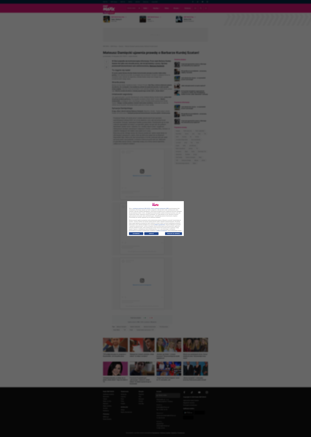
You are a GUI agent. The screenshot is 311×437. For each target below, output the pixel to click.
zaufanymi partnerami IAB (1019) (141, 208)
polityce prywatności (159, 224)
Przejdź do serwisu (173, 233)
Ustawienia (136, 233)
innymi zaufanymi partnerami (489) (160, 208)
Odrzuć (151, 233)
